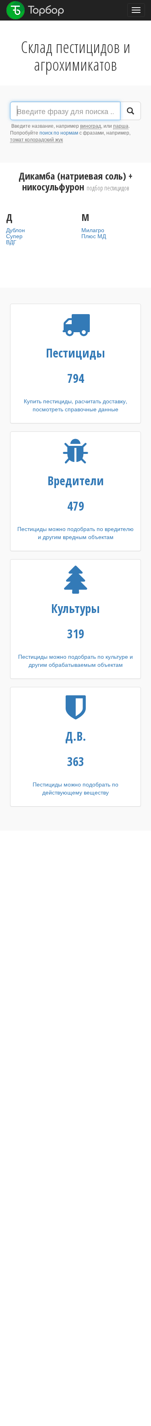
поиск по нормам (58, 132)
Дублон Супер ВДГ (15, 236)
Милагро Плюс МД (93, 233)
